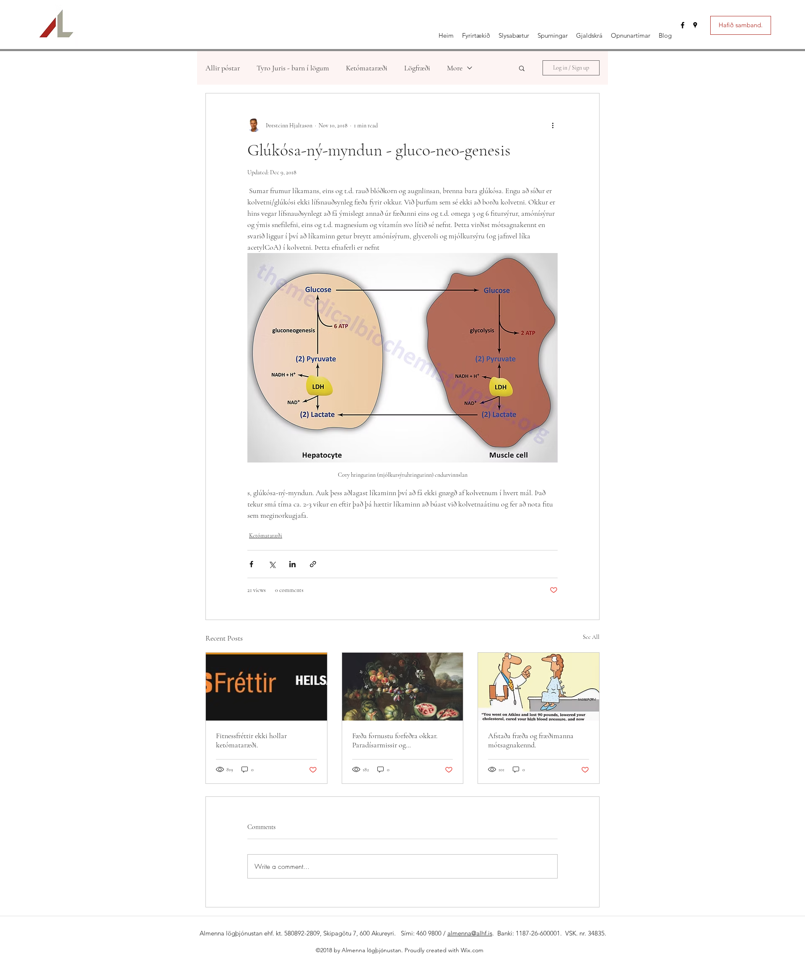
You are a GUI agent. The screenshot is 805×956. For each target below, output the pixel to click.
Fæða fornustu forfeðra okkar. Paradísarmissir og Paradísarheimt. (395, 740)
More (454, 67)
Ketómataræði (366, 67)
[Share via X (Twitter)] (272, 564)
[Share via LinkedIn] (292, 564)
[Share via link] (313, 564)
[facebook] (682, 25)
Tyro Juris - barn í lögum (293, 67)
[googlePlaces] (695, 25)
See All (591, 637)
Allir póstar (222, 67)
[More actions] (553, 125)
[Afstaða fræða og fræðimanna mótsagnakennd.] (538, 687)
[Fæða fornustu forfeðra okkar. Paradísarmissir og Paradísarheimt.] (402, 687)
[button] (522, 68)
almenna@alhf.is (469, 933)
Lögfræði (417, 67)
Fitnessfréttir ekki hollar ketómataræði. (251, 740)
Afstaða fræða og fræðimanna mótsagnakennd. (531, 740)
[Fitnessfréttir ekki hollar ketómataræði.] (266, 687)
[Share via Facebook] (251, 564)
